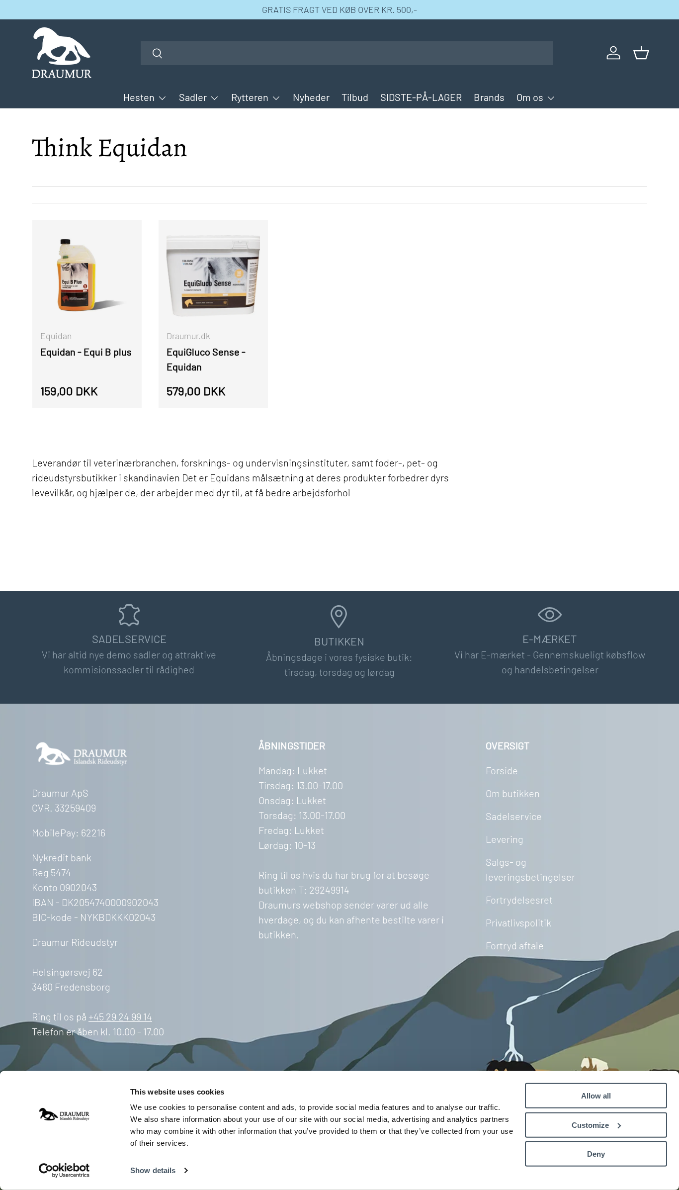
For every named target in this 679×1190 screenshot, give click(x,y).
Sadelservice (514, 816)
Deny (596, 1154)
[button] (641, 53)
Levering (504, 839)
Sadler (193, 97)
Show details (152, 1170)
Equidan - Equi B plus (86, 352)
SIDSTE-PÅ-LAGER (421, 97)
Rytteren (249, 97)
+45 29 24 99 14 (120, 1016)
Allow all (596, 1096)
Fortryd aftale (515, 945)
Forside (502, 770)
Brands (489, 97)
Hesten (139, 97)
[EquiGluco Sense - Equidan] (213, 274)
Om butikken (513, 793)
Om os (529, 97)
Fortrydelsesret (519, 900)
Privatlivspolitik (518, 922)
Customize (590, 1124)
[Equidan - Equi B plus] (87, 274)
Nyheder (311, 97)
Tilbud (354, 97)
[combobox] (347, 53)
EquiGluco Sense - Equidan (206, 359)
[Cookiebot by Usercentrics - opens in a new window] (64, 1170)
